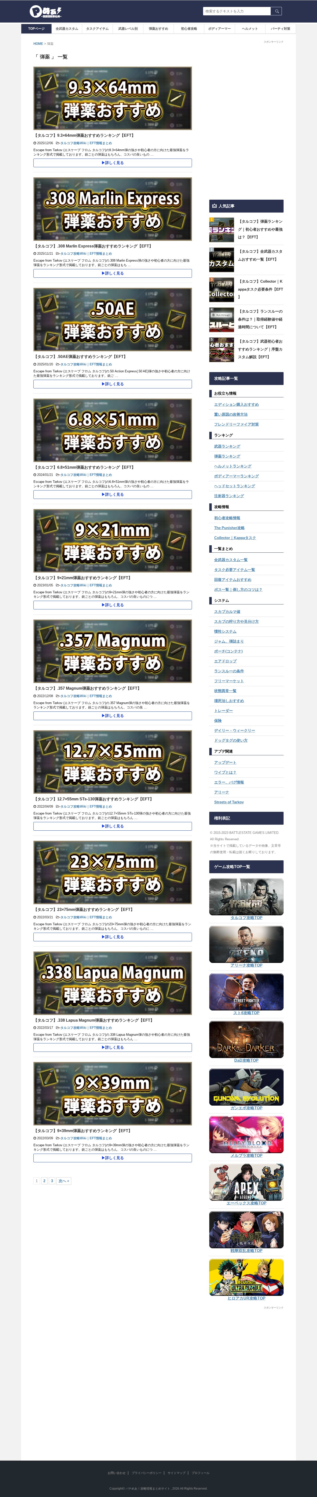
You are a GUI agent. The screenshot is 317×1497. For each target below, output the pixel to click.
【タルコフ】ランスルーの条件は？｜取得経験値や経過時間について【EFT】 (260, 319)
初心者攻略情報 (227, 518)
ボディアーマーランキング (236, 476)
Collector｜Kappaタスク (235, 538)
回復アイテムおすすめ (232, 579)
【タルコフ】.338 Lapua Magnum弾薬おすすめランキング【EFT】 (93, 1020)
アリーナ (221, 792)
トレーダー (223, 710)
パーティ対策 (280, 28)
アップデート (225, 762)
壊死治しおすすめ (229, 701)
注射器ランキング (229, 496)
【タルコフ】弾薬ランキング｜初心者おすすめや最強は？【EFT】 (260, 229)
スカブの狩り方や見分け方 (236, 621)
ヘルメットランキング (232, 466)
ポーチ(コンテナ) (228, 651)
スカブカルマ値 (227, 611)
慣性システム (225, 631)
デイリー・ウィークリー (234, 730)
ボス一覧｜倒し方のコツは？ (238, 589)
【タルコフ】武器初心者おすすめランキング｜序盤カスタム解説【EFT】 (260, 349)
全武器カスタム (67, 28)
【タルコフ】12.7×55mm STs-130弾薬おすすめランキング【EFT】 (93, 799)
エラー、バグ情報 (229, 782)
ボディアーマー (219, 28)
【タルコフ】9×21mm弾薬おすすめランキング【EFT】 (82, 578)
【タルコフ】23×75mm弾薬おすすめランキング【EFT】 (83, 909)
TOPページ (36, 28)
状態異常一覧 (225, 691)
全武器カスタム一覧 (231, 560)
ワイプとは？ (225, 772)
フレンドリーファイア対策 (236, 424)
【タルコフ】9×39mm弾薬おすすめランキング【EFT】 (82, 1131)
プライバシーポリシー (146, 1473)
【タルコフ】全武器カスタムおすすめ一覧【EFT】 (260, 255)
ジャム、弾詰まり (229, 641)
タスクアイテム (97, 28)
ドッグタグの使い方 (231, 740)
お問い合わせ (117, 1473)
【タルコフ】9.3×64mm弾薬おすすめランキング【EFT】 (84, 135)
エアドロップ (225, 661)
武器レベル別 (128, 28)
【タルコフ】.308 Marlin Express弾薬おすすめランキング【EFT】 (93, 246)
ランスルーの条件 (229, 671)
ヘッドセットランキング (234, 486)
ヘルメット (250, 28)
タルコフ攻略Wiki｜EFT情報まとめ (86, 143)
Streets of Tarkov (229, 802)
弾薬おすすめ (158, 28)
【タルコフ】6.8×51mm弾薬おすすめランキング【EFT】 (84, 467)
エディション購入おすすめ (236, 404)
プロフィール (201, 1473)
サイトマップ (176, 1473)
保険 (218, 720)
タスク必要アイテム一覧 (234, 570)
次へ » (64, 1181)
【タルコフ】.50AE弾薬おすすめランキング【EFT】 (80, 356)
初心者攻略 (189, 28)
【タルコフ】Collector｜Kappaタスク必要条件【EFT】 (260, 289)
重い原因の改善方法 (231, 414)
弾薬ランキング (227, 456)
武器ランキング (227, 446)
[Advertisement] (246, 120)
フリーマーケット (229, 681)
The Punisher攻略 (229, 528)
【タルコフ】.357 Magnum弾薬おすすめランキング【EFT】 (87, 688)
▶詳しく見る (113, 163)
